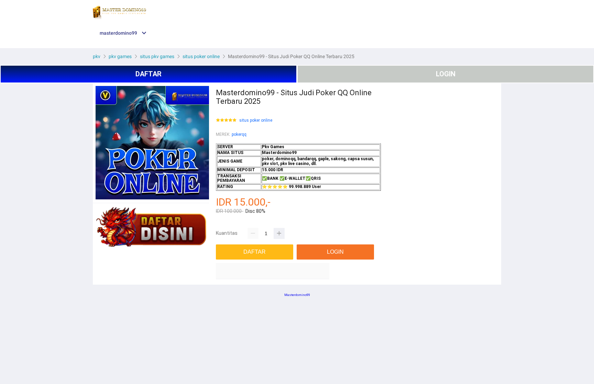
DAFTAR (148, 74)
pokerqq (239, 134)
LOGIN (445, 74)
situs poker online (255, 120)
